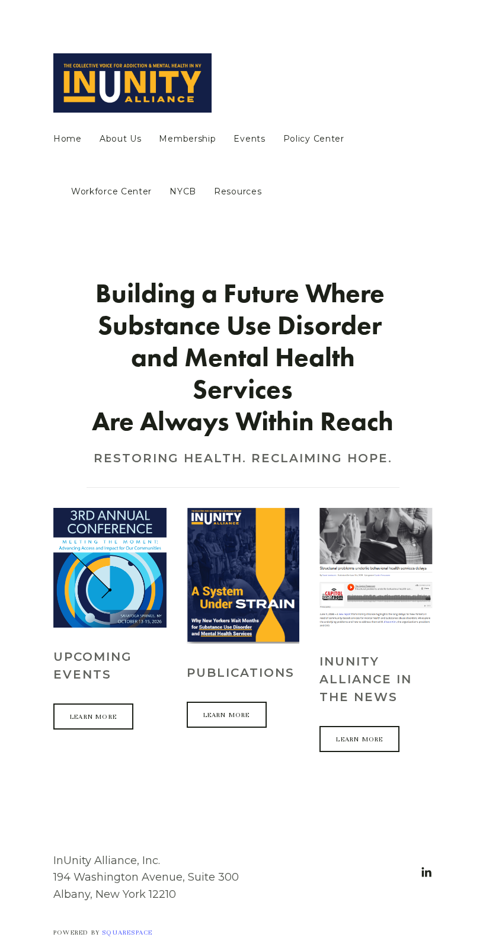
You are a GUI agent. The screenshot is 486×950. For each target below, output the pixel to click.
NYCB (183, 192)
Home (67, 139)
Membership (187, 139)
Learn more (93, 716)
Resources (237, 192)
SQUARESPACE (127, 932)
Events (249, 139)
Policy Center (313, 139)
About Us (121, 139)
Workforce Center (111, 192)
